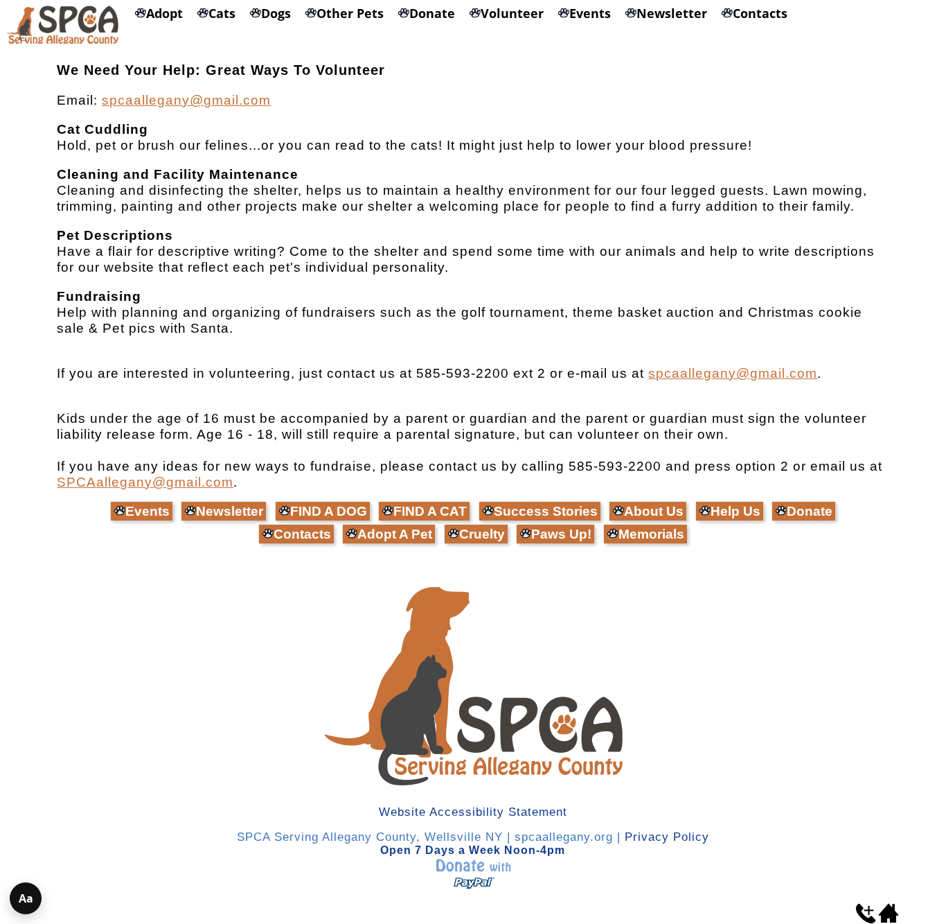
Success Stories (546, 511)
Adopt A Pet (394, 534)
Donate (809, 511)
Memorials (651, 534)
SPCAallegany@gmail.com (145, 482)
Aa (26, 898)
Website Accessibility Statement (473, 812)
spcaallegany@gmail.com (186, 100)
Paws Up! (561, 534)
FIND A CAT (430, 511)
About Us (654, 511)
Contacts (302, 534)
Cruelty (482, 534)
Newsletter (229, 511)
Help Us (735, 511)
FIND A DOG (328, 511)
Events (147, 511)
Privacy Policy (667, 837)
